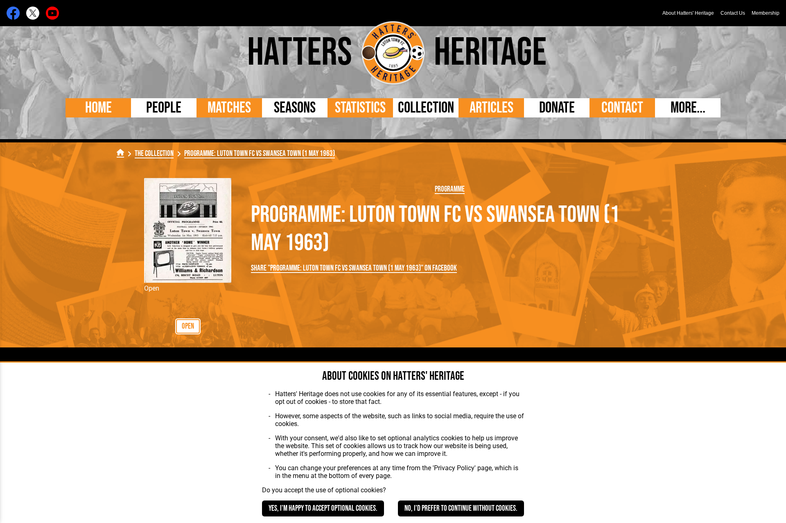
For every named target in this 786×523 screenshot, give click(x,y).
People (163, 107)
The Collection (154, 153)
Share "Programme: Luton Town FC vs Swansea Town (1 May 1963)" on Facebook (354, 268)
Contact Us (732, 13)
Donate (557, 107)
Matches (229, 107)
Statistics (360, 107)
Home (98, 107)
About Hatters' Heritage (688, 13)
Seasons (295, 107)
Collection (426, 107)
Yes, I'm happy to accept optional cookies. (323, 508)
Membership (765, 13)
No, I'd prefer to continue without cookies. (460, 508)
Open (188, 326)
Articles (491, 107)
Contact (622, 107)
